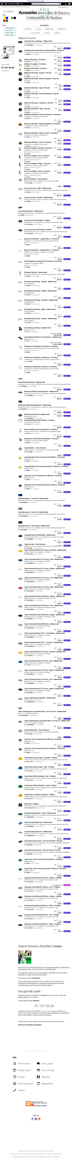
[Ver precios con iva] (68, 7)
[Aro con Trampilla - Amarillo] (20, 150)
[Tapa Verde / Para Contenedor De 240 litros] (20, 862)
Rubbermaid (49, 28)
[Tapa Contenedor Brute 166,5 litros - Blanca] (20, 599)
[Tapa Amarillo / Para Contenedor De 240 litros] (20, 460)
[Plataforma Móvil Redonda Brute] (20, 403)
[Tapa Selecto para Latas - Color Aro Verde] (20, 852)
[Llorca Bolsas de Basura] (20, 330)
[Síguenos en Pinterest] (39, 1120)
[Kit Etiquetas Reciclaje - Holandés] (20, 302)
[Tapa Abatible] (20, 450)
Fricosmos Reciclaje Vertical (33, 152)
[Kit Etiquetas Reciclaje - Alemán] (20, 284)
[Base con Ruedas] (20, 181)
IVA (62, 7)
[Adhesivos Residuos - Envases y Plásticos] (20, 117)
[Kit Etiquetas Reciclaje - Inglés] (20, 312)
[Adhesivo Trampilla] (20, 66)
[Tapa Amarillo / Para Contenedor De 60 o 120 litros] (20, 469)
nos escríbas (46, 1011)
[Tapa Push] (20, 806)
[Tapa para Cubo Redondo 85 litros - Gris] (20, 917)
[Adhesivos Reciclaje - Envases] (20, 75)
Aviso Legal (16, 1157)
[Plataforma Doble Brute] (20, 380)
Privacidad (23, 1157)
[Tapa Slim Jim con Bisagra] (20, 44)
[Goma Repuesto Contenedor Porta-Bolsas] (20, 264)
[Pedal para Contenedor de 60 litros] (20, 369)
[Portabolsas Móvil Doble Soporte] (20, 423)
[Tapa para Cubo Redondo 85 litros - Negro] (20, 926)
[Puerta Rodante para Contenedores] (20, 432)
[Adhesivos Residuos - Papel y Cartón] (20, 135)
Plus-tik (38, 28)
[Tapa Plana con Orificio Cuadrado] (20, 797)
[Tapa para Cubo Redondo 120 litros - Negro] (20, 899)
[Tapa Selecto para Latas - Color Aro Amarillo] (20, 843)
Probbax (47, 32)
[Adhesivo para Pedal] (20, 71)
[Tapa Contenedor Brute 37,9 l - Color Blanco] (20, 636)
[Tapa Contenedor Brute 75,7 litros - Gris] (20, 682)
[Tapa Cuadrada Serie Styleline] (20, 700)
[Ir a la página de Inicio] (13, 4)
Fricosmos (28, 28)
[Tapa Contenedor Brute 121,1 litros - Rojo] (20, 589)
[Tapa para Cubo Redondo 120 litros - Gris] (20, 889)
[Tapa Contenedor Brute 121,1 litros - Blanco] (20, 571)
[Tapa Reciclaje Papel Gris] (20, 834)
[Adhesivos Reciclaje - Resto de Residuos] (20, 96)
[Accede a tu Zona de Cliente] (65, 4)
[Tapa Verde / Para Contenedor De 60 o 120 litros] (20, 871)
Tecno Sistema (35, 32)
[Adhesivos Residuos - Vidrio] (20, 145)
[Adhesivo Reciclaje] (20, 62)
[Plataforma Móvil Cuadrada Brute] (20, 394)
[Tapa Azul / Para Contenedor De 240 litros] (20, 478)
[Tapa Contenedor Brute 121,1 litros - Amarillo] (20, 552)
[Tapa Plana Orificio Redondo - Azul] (20, 779)
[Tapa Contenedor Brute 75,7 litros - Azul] (20, 663)
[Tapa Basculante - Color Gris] (20, 510)
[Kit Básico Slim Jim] (20, 275)
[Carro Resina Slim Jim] (20, 209)
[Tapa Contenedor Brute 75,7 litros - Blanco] (20, 673)
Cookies (34, 1157)
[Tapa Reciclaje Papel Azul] (20, 825)
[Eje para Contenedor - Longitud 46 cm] (20, 241)
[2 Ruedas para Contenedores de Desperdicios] (20, 53)
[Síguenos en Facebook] (32, 1120)
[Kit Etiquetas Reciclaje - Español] (20, 293)
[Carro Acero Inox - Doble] (20, 191)
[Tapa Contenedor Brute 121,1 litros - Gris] (20, 580)
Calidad (29, 1157)
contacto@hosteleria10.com (46, 1151)
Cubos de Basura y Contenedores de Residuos (16, 6)
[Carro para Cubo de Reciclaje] (20, 232)
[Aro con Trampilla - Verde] (20, 174)
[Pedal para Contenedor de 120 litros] (20, 349)
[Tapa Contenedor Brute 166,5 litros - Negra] (20, 617)
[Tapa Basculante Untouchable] (20, 537)
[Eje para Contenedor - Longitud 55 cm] (20, 252)
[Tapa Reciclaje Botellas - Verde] (20, 816)
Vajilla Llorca (61, 28)
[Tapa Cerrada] (20, 547)
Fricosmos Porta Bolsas (33, 265)
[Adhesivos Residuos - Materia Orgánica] (20, 126)
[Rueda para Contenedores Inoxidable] (20, 441)
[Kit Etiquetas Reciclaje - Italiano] (20, 321)
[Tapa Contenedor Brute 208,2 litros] (20, 626)
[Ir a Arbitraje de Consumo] (36, 1106)
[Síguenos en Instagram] (36, 1120)
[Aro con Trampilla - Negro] (20, 166)
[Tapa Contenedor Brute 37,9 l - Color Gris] (20, 645)
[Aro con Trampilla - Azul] (20, 158)
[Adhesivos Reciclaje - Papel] (20, 90)
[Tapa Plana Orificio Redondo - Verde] (20, 788)
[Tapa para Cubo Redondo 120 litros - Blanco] (20, 880)
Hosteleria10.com (23, 1151)
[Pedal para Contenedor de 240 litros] (20, 360)
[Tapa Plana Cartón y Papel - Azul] (20, 769)
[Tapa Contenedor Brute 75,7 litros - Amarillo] (20, 654)
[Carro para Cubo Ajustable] (20, 223)
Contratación (55, 1157)
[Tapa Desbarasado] (20, 732)
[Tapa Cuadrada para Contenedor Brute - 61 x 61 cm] (20, 723)
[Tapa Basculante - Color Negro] (20, 524)
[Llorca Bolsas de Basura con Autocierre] (20, 339)
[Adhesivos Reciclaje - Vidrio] (20, 111)
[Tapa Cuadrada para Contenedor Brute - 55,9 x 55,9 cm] (20, 710)
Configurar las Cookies (44, 1157)
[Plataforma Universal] (20, 417)
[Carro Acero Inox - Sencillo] (20, 200)
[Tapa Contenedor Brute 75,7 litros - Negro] (20, 691)
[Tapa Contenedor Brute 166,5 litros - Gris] (20, 608)
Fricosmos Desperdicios (33, 243)
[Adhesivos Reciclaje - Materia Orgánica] (20, 81)
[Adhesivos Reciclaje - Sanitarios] (20, 105)
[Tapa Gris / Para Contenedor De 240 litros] (20, 742)
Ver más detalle (38, 45)
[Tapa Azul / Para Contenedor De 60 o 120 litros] (20, 487)
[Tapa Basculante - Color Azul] (20, 496)
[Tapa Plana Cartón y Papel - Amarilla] (20, 760)
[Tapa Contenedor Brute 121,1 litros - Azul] (20, 562)
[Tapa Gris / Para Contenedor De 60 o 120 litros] (20, 751)
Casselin (57, 32)
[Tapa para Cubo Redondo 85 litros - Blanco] (20, 908)
